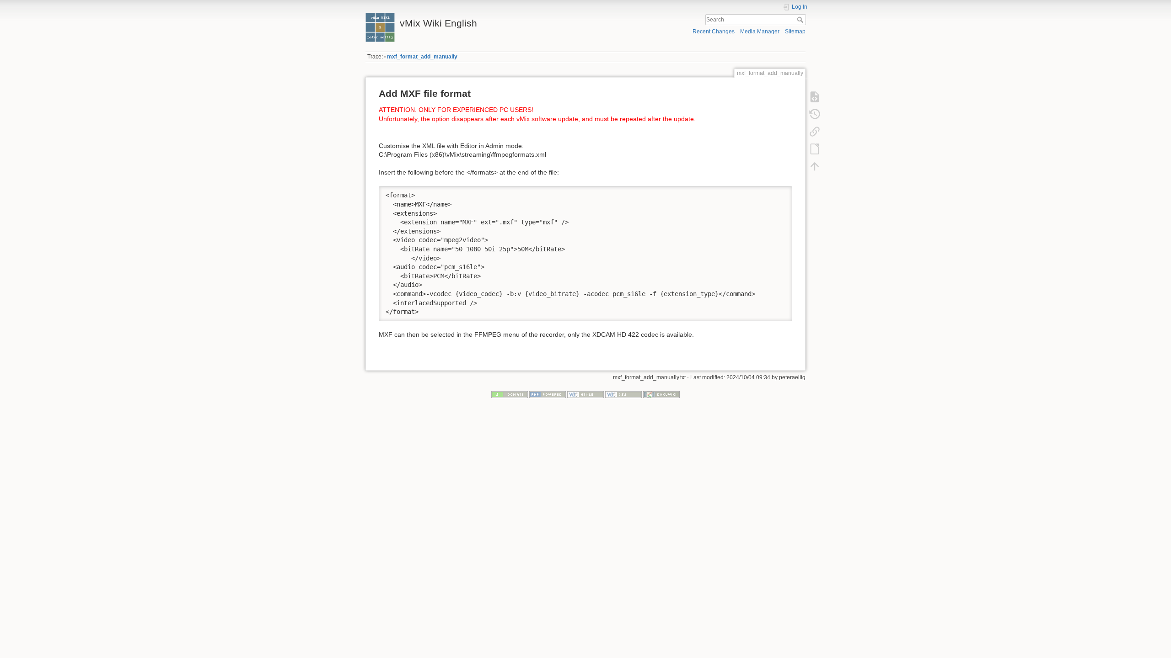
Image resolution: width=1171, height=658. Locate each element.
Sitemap (795, 31)
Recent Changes (714, 31)
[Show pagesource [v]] (814, 97)
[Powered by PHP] (547, 394)
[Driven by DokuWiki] (661, 394)
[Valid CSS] (623, 394)
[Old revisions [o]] (814, 114)
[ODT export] (814, 149)
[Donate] (509, 394)
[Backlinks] (814, 131)
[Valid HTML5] (585, 394)
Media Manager (759, 31)
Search (801, 19)
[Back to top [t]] (814, 166)
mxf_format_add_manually (422, 56)
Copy (779, 192)
